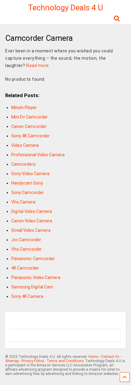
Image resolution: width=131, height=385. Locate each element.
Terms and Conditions (65, 361)
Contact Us (110, 357)
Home (93, 357)
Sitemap (12, 361)
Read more (37, 65)
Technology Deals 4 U (65, 7)
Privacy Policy (32, 361)
